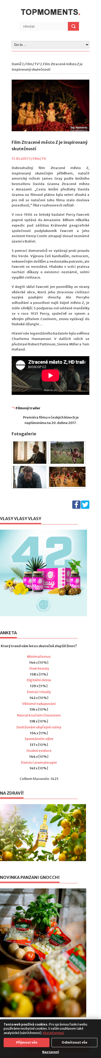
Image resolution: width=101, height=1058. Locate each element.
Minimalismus (39, 656)
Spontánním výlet (39, 739)
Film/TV (32, 64)
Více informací (53, 1033)
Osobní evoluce (39, 750)
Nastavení (50, 1052)
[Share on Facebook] (76, 507)
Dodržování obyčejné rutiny (39, 727)
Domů (16, 64)
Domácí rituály (39, 692)
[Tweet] (85, 507)
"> (26, 408)
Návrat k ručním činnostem (39, 715)
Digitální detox (39, 680)
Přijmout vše (26, 1042)
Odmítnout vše (74, 1042)
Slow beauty (39, 668)
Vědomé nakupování (39, 704)
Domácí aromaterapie (39, 762)
